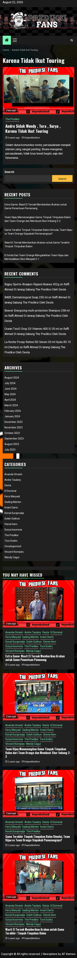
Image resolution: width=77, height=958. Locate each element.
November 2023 (13, 427)
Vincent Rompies (14, 551)
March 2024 (11, 405)
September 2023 (14, 438)
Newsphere (50, 954)
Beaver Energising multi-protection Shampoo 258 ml (37, 310)
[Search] (71, 40)
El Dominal (10, 490)
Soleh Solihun (12, 518)
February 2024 (12, 410)
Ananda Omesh (13, 474)
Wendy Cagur (12, 557)
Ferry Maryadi (12, 496)
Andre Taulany (12, 479)
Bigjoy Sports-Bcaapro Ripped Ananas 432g (31, 284)
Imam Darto (11, 507)
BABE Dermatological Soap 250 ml (26, 297)
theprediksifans (32, 137)
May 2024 (10, 394)
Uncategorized (12, 546)
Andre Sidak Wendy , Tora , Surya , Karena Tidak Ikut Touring (33, 128)
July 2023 (9, 449)
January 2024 (12, 416)
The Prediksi (12, 119)
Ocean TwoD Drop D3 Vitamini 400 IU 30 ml (31, 328)
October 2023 (12, 433)
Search (9, 172)
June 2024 (10, 388)
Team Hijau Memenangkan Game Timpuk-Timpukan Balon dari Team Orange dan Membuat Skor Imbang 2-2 (38, 753)
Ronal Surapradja (14, 513)
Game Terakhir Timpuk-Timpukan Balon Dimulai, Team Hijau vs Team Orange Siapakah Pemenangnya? (37, 838)
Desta (7, 485)
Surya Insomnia (13, 529)
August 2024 (11, 377)
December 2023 (13, 421)
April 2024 (10, 399)
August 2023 (11, 444)
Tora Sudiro (11, 540)
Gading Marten (12, 502)
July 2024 (9, 383)
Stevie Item (10, 524)
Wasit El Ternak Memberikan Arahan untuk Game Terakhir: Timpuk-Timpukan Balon (34, 931)
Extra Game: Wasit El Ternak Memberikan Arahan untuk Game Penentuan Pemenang (35, 658)
